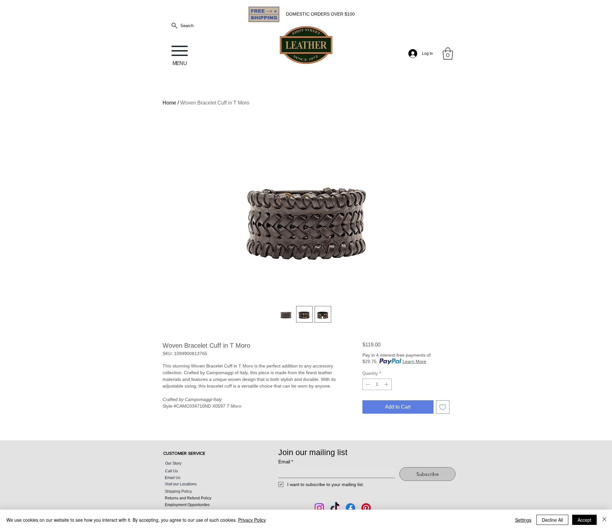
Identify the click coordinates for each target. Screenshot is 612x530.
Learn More (414, 361)
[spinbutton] (377, 384)
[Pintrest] (366, 508)
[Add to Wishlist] (442, 407)
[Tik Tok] (335, 508)
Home (169, 102)
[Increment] (387, 384)
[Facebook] (350, 508)
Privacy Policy (252, 520)
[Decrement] (367, 384)
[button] (448, 53)
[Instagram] (319, 508)
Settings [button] (523, 520)
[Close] (604, 520)
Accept (584, 520)
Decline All (552, 520)
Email (285, 461)
